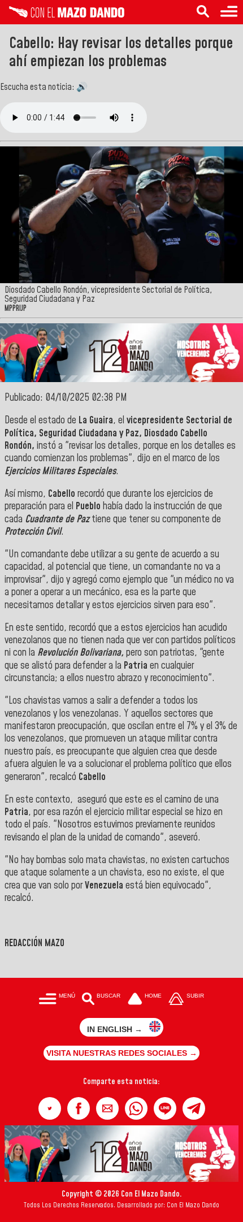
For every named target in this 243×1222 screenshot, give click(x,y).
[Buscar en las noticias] (202, 12)
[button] (49, 1108)
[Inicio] (62, 14)
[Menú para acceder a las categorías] (229, 12)
